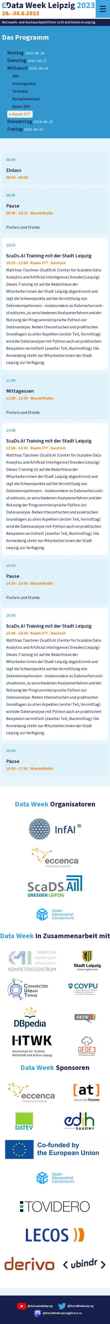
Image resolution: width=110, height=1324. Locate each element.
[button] (103, 9)
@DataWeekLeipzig (81, 1306)
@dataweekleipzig (40, 1306)
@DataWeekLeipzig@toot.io (62, 1313)
